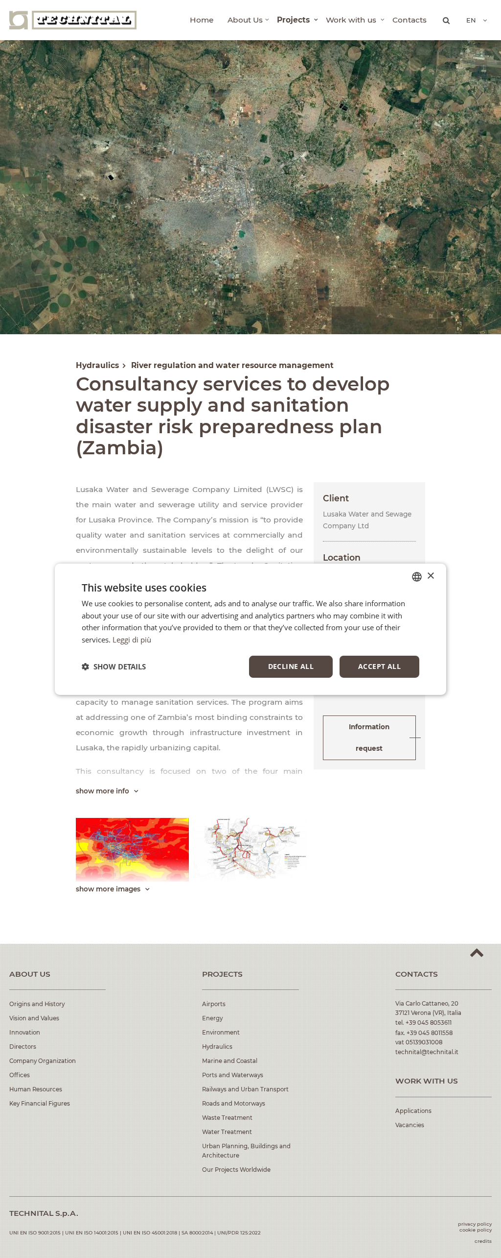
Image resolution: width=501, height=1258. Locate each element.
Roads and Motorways (233, 1103)
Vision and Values (34, 1018)
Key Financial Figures (39, 1103)
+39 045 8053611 (429, 1022)
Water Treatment (227, 1132)
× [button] (430, 576)
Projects (294, 20)
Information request (369, 738)
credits (483, 1241)
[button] (114, 666)
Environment (221, 1032)
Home (201, 20)
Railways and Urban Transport (245, 1089)
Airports (214, 1004)
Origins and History (37, 1004)
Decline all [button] (291, 666)
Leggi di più (132, 639)
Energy (212, 1018)
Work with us (352, 20)
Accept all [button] (379, 666)
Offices (19, 1075)
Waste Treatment (227, 1117)
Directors (22, 1046)
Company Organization (42, 1061)
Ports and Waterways (232, 1075)
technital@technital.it (426, 1052)
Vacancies (409, 1125)
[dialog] (250, 628)
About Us (245, 20)
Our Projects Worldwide (236, 1169)
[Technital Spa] (73, 20)
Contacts (409, 20)
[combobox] (417, 576)
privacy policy (475, 1224)
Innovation (24, 1032)
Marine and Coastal (229, 1061)
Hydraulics (217, 1046)
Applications (413, 1111)
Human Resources (35, 1089)
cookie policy (475, 1230)
